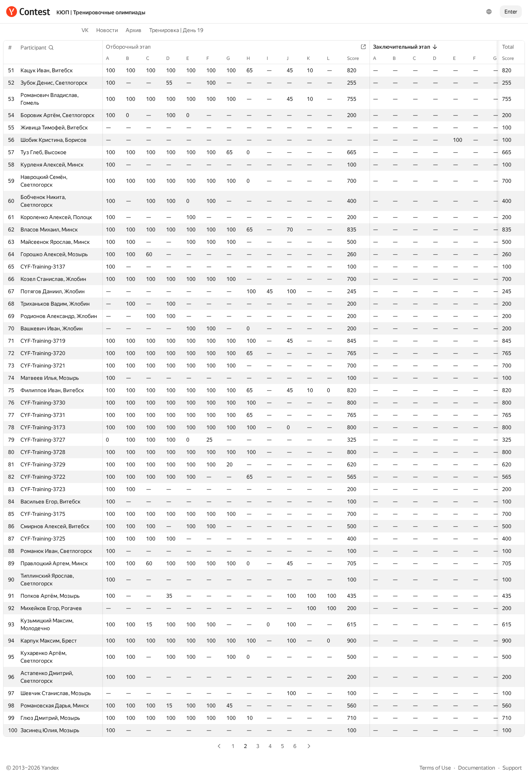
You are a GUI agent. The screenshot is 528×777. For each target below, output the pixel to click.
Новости (107, 30)
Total (508, 47)
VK (85, 30)
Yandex (50, 768)
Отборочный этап (128, 47)
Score (508, 58)
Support (512, 768)
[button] (37, 47)
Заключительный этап (401, 47)
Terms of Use (435, 768)
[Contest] (28, 11)
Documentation (476, 768)
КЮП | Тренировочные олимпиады (100, 12)
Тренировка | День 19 (176, 30)
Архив (133, 30)
